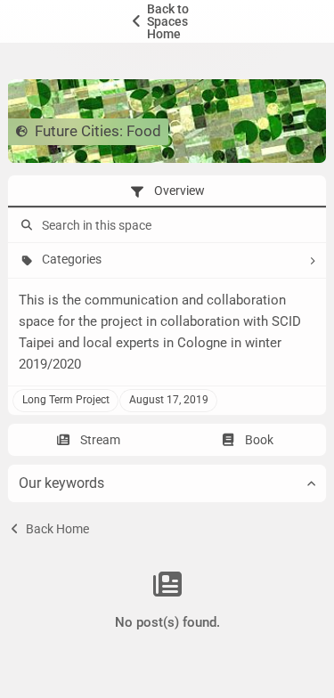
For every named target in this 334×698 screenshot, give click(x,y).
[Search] (25, 225)
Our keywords (61, 483)
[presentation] (167, 191)
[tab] (167, 191)
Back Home (56, 529)
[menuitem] (167, 21)
